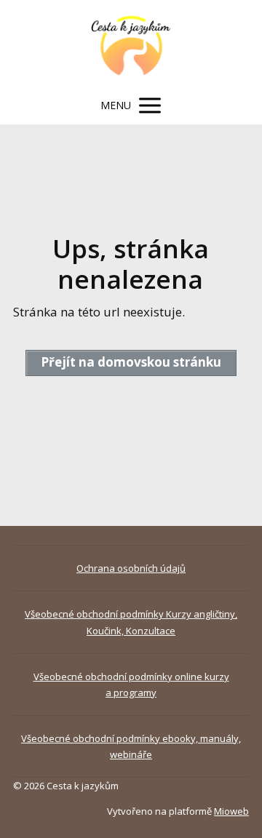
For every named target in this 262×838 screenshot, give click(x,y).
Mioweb (231, 811)
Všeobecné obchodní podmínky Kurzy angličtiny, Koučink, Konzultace (131, 622)
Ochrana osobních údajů (131, 568)
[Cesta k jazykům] (131, 43)
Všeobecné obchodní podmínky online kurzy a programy (131, 684)
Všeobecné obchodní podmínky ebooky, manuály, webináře (131, 746)
